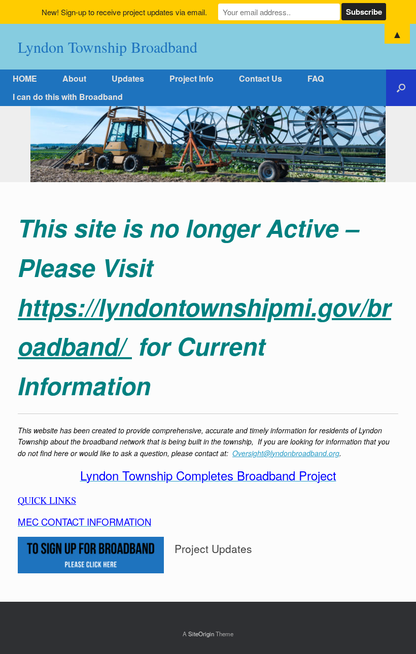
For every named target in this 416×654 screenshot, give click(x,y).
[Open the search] (401, 88)
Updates (128, 78)
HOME (25, 78)
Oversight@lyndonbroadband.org (285, 453)
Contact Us (260, 78)
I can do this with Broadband (68, 96)
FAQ (315, 78)
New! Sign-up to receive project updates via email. (124, 12)
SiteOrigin (201, 634)
